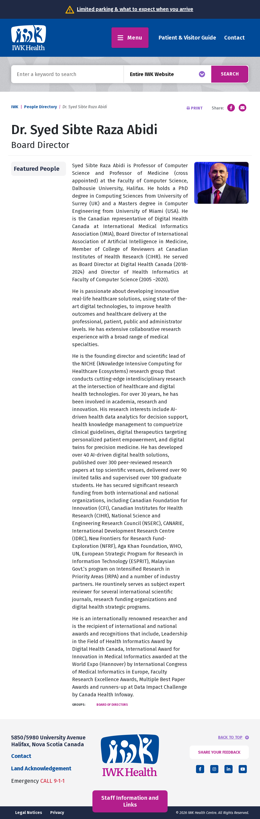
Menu (134, 37)
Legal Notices (28, 812)
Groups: (78, 704)
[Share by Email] (242, 107)
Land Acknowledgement (41, 768)
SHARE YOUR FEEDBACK (219, 752)
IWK (14, 106)
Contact (234, 37)
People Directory (40, 106)
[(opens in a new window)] (231, 107)
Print (197, 108)
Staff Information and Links (130, 801)
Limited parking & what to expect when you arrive (135, 9)
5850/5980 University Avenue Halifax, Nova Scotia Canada (48, 741)
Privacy (57, 812)
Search (230, 74)
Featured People (36, 168)
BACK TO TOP (230, 737)
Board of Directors (112, 704)
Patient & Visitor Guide (187, 37)
